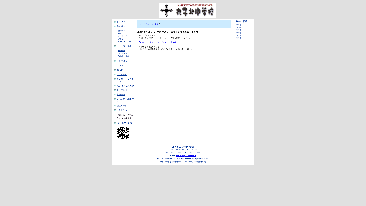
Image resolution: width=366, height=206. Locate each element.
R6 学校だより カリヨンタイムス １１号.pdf (157, 42)
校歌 (120, 33)
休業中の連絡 (123, 56)
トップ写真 (122, 90)
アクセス (121, 39)
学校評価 (121, 94)
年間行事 (121, 51)
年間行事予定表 (124, 41)
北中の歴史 (122, 36)
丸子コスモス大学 (125, 86)
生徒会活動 (122, 74)
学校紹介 (121, 26)
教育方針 (121, 31)
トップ (140, 24)
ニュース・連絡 (124, 46)
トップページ (123, 22)
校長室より (122, 61)
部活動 (120, 70)
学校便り (121, 65)
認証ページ (122, 106)
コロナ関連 (122, 53)
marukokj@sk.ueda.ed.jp (186, 155)
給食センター (123, 110)
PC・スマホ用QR (125, 123)
